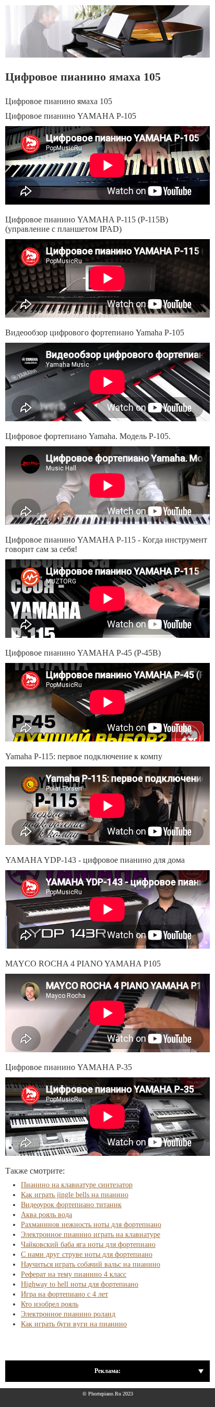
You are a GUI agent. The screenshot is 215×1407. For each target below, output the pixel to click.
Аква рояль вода (46, 1215)
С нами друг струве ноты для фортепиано (86, 1254)
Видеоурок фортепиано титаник (71, 1205)
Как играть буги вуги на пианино (74, 1324)
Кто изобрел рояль (49, 1304)
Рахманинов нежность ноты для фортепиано (91, 1225)
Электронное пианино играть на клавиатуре (90, 1235)
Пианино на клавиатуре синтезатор (77, 1185)
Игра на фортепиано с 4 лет (64, 1294)
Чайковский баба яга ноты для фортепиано (88, 1244)
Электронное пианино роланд (68, 1314)
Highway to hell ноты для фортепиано (79, 1284)
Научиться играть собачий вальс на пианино (90, 1264)
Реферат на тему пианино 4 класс (73, 1274)
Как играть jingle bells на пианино (74, 1195)
